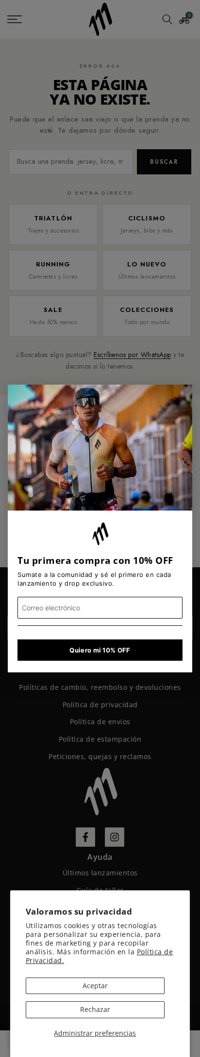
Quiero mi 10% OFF (99, 650)
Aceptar (95, 985)
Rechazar (95, 1009)
